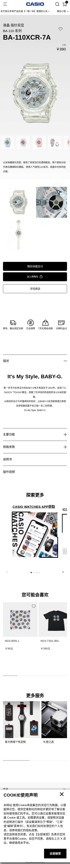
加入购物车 (32, 276)
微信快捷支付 (35, 266)
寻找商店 (35, 288)
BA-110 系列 (12, 31)
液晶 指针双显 (13, 25)
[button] (31, 572)
